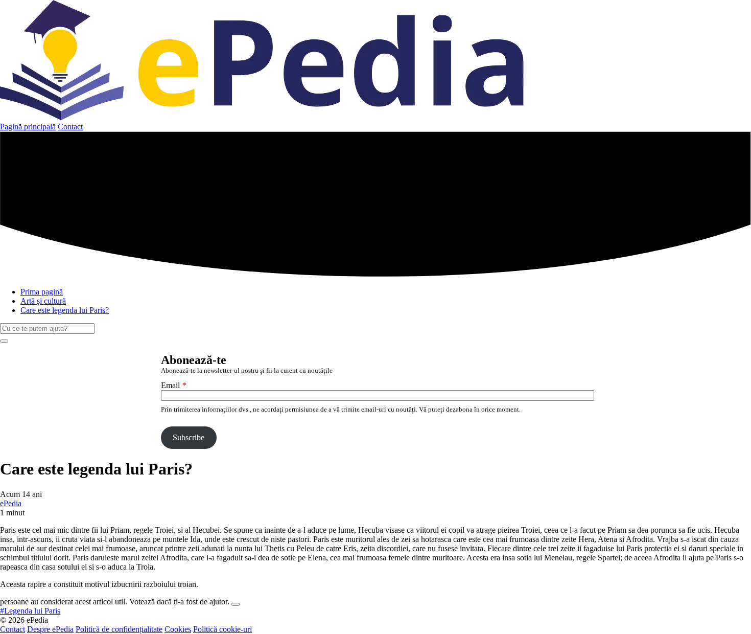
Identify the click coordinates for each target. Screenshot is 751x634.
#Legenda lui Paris (30, 610)
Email (170, 385)
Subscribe (188, 437)
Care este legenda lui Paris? (64, 310)
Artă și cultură (43, 301)
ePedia (10, 503)
